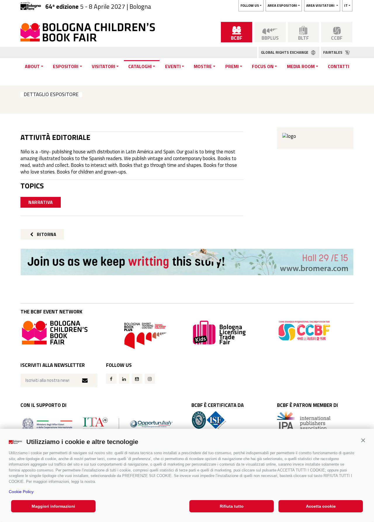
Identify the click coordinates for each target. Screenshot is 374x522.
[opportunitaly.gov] (97, 423)
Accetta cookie (321, 506)
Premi (232, 66)
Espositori (65, 66)
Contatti (338, 66)
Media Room (301, 66)
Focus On (262, 66)
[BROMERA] (187, 262)
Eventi (173, 66)
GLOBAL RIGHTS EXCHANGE (285, 52)
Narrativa (40, 202)
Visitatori (103, 66)
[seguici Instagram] (150, 379)
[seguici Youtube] (137, 379)
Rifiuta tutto (232, 506)
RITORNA (46, 234)
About (32, 66)
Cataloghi (140, 66)
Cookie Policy (21, 491)
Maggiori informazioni (53, 506)
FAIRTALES (333, 52)
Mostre (203, 66)
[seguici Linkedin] (124, 379)
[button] (363, 440)
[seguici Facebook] (111, 379)
